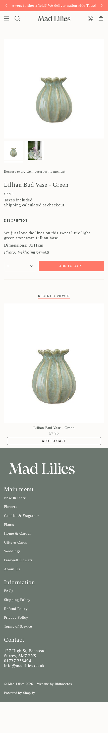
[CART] (101, 18)
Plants (9, 525)
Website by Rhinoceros (54, 684)
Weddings (12, 551)
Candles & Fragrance (21, 516)
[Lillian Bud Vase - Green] (54, 363)
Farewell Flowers (18, 560)
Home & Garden (18, 533)
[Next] (101, 5)
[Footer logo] (41, 468)
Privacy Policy (16, 617)
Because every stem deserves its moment (34, 171)
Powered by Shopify (19, 693)
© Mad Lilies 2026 (18, 684)
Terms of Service (18, 626)
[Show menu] (7, 18)
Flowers (10, 507)
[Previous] (6, 5)
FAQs (8, 591)
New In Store (15, 498)
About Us (12, 569)
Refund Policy (16, 609)
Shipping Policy (17, 600)
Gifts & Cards (15, 542)
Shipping (12, 205)
